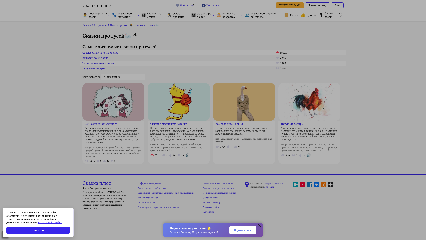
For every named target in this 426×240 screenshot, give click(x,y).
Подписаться (243, 230)
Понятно (38, 230)
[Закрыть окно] (259, 226)
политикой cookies (50, 222)
